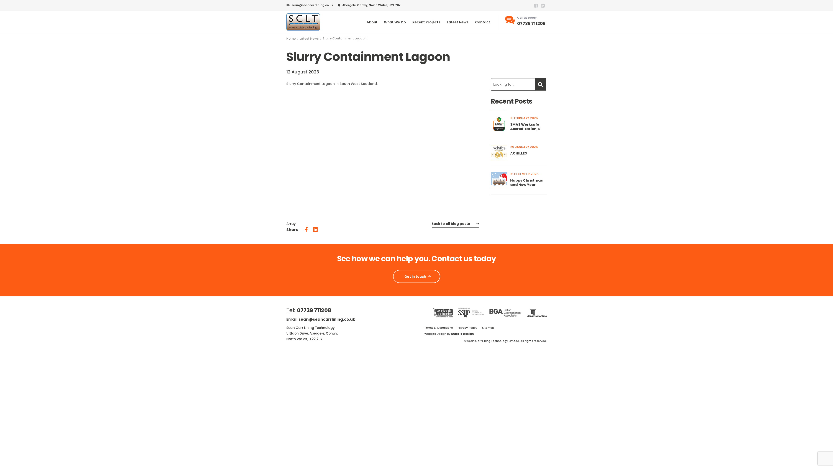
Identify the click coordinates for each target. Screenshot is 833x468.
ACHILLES (518, 153)
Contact (482, 22)
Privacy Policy (467, 328)
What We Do (395, 22)
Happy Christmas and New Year (526, 182)
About (372, 22)
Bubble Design (462, 334)
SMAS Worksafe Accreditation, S (525, 126)
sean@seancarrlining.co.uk (312, 5)
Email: (320, 319)
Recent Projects (426, 22)
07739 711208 (531, 23)
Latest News (458, 22)
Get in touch (415, 276)
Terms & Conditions (438, 328)
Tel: (308, 310)
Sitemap (488, 328)
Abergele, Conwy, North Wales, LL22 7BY (371, 5)
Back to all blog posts (450, 223)
